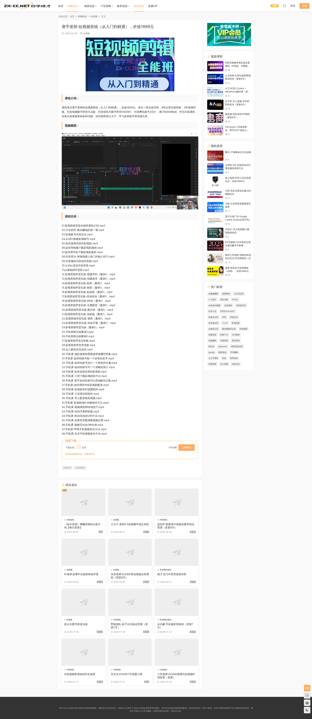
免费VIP (152, 6)
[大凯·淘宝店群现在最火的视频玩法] (215, 194)
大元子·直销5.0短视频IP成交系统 (130, 524)
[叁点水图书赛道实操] (83, 602)
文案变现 (224, 340)
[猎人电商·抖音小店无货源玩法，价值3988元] (215, 181)
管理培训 (234, 358)
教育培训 (122, 6)
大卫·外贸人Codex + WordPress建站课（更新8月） (237, 91)
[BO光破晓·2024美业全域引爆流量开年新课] (215, 246)
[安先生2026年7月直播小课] (130, 652)
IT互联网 (106, 6)
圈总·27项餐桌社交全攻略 (238, 152)
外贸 (224, 317)
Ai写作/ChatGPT (227, 311)
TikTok (235, 299)
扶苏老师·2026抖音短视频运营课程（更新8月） (130, 576)
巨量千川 (224, 334)
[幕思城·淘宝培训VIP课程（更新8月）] (215, 117)
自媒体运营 (213, 329)
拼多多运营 (213, 317)
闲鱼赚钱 (212, 340)
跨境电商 (243, 329)
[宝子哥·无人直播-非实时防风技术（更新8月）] (215, 105)
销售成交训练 (237, 346)
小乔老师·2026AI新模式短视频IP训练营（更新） (176, 675)
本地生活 (234, 317)
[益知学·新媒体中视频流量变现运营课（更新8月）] (176, 502)
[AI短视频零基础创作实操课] (83, 652)
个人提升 (212, 299)
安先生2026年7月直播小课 (126, 674)
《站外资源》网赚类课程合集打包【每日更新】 (82, 526)
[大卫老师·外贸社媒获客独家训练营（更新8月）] (215, 79)
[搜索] (284, 5)
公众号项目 (213, 358)
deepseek (222, 346)
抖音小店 (212, 311)
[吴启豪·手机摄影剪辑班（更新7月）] (176, 602)
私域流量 (236, 323)
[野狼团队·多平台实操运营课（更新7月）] (130, 602)
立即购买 (186, 447)
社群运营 (236, 364)
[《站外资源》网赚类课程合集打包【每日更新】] (83, 502)
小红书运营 (239, 293)
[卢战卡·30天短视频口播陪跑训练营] (215, 233)
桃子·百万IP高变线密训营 (171, 574)
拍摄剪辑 (67, 467)
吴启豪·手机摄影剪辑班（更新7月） (175, 625)
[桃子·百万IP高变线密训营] (176, 552)
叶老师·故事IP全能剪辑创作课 (81, 574)
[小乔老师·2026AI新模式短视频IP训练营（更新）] (176, 652)
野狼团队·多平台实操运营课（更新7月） (129, 625)
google (211, 352)
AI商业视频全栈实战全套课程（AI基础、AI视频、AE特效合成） (237, 65)
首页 (60, 6)
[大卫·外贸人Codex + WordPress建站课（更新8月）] (215, 92)
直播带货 (226, 293)
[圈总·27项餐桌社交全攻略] (215, 156)
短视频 (86, 33)
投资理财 (212, 364)
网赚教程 (73, 6)
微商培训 (222, 352)
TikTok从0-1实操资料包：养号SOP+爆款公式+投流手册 (237, 130)
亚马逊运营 (213, 323)
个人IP (225, 323)
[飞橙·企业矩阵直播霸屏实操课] (215, 207)
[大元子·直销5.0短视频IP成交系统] (130, 502)
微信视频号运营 (229, 329)
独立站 (211, 346)
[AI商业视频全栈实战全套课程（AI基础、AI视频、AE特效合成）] (215, 66)
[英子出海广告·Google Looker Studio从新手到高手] (215, 220)
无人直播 (224, 364)
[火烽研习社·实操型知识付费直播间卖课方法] (215, 168)
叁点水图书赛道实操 (76, 624)
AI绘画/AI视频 (214, 305)
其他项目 (228, 305)
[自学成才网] (26, 5)
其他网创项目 (165, 569)
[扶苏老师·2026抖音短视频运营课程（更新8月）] (130, 552)
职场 (224, 358)
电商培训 (89, 6)
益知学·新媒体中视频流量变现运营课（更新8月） (175, 526)
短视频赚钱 (80, 467)
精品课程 (139, 6)
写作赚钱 (234, 352)
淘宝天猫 (224, 299)
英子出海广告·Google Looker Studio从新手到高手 (237, 219)
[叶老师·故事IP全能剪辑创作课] (83, 552)
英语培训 (236, 340)
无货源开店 (241, 305)
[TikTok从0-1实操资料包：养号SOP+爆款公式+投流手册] (215, 130)
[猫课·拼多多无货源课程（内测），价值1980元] (215, 271)
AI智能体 (70, 520)
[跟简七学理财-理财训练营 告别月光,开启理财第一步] (215, 258)
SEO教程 (236, 334)
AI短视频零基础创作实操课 (79, 674)
